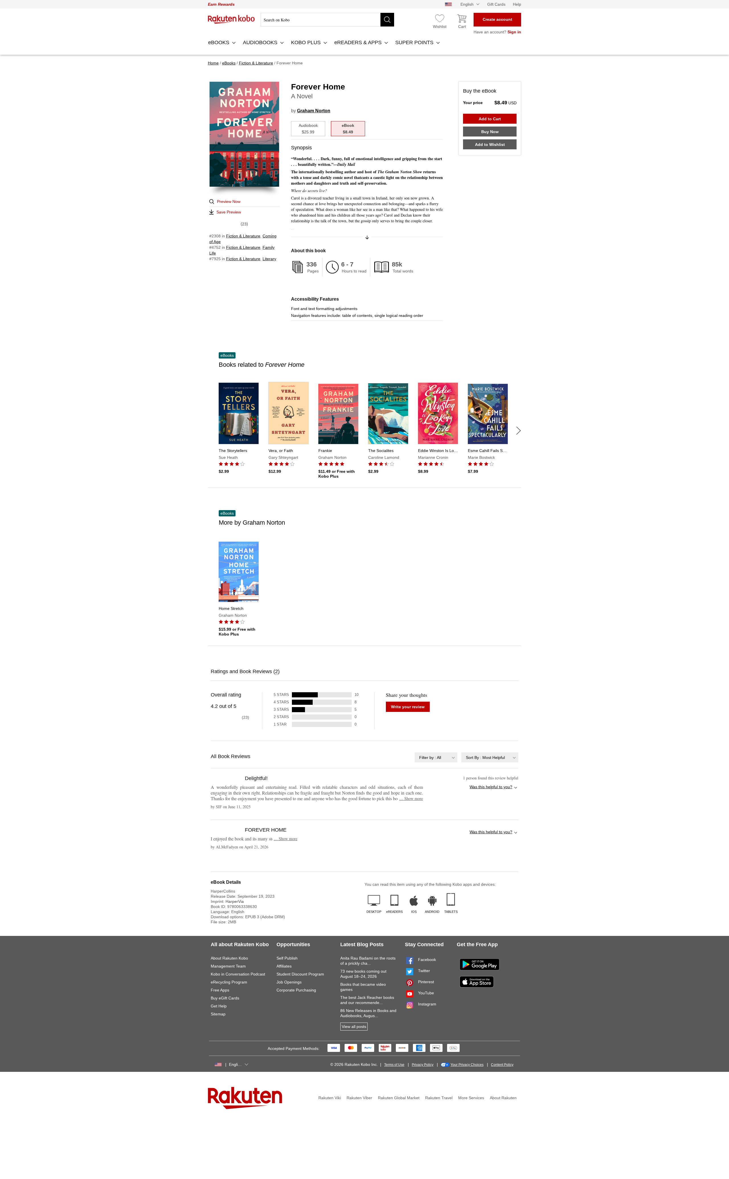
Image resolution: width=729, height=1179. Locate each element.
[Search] (387, 20)
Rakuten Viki (329, 1097)
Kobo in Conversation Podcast (238, 974)
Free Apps (220, 990)
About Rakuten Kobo (229, 958)
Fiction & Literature (243, 236)
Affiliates (284, 966)
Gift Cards (496, 4)
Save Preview (228, 212)
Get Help (219, 1006)
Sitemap (218, 1014)
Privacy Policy (422, 1065)
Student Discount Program (300, 974)
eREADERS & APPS (358, 42)
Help (517, 4)
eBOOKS (219, 42)
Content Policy (502, 1065)
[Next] (518, 430)
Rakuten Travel (438, 1097)
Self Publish (287, 958)
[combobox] (436, 757)
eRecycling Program (229, 982)
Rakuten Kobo (231, 19)
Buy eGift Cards (225, 998)
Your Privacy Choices (467, 1065)
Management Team (228, 966)
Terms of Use (394, 1065)
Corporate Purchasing (296, 990)
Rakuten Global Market (398, 1097)
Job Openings (289, 982)
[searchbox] (327, 20)
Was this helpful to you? (491, 787)
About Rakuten (503, 1097)
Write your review (408, 706)
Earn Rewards (221, 4)
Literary (269, 258)
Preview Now (228, 201)
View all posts (354, 1026)
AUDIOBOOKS (261, 42)
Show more (411, 798)
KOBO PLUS (306, 42)
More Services (471, 1097)
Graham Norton (313, 110)
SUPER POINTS (415, 42)
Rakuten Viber (359, 1097)
